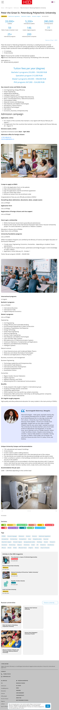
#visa (29, 507)
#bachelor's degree (26, 16)
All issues (18, 653)
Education (32, 493)
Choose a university (49, 570)
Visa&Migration (21, 493)
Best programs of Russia (22, 668)
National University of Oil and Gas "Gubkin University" (24, 540)
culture (30, 496)
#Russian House (22, 515)
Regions (22, 496)
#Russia (4, 515)
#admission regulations (14, 16)
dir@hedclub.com (7, 644)
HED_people (49, 493)
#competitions (22, 507)
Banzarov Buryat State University (11, 533)
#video (15, 515)
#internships (12, 513)
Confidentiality (20, 663)
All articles (4, 648)
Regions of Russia (20, 651)
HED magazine (8, 7)
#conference (51, 513)
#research (52, 510)
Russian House (12, 496)
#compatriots (5, 507)
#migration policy (37, 507)
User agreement (20, 661)
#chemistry (26, 513)
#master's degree (36, 16)
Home (2, 7)
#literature (21, 504)
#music (37, 515)
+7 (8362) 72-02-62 (7, 642)
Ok (48, 706)
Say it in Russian (40, 496)
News (4, 496)
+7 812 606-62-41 (6, 137)
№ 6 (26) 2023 (45, 16)
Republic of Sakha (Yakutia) (18, 549)
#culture (28, 504)
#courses (34, 504)
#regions (31, 515)
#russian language (12, 504)
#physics (19, 513)
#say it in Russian (45, 515)
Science (40, 493)
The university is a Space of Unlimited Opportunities (24, 525)
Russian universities (23, 648)
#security (46, 507)
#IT (37, 513)
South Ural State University (9, 557)
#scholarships (13, 507)
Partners (18, 658)
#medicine (43, 513)
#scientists (4, 513)
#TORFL (3, 504)
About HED (18, 665)
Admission (16, 7)
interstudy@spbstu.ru (7, 139)
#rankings (39, 510)
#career (46, 510)
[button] (2, 179)
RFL (3, 493)
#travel (9, 515)
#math (33, 513)
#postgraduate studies (29, 510)
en (54, 2)
